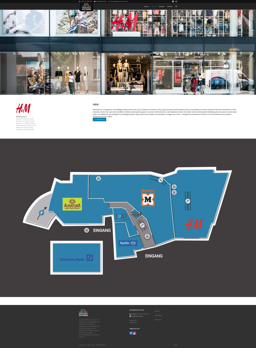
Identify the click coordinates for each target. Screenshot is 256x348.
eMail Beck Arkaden (101, 1)
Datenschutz (133, 322)
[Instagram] (134, 333)
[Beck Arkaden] (83, 315)
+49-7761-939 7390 (86, 1)
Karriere (157, 311)
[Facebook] (131, 333)
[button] (176, 6)
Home (175, 345)
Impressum (133, 320)
